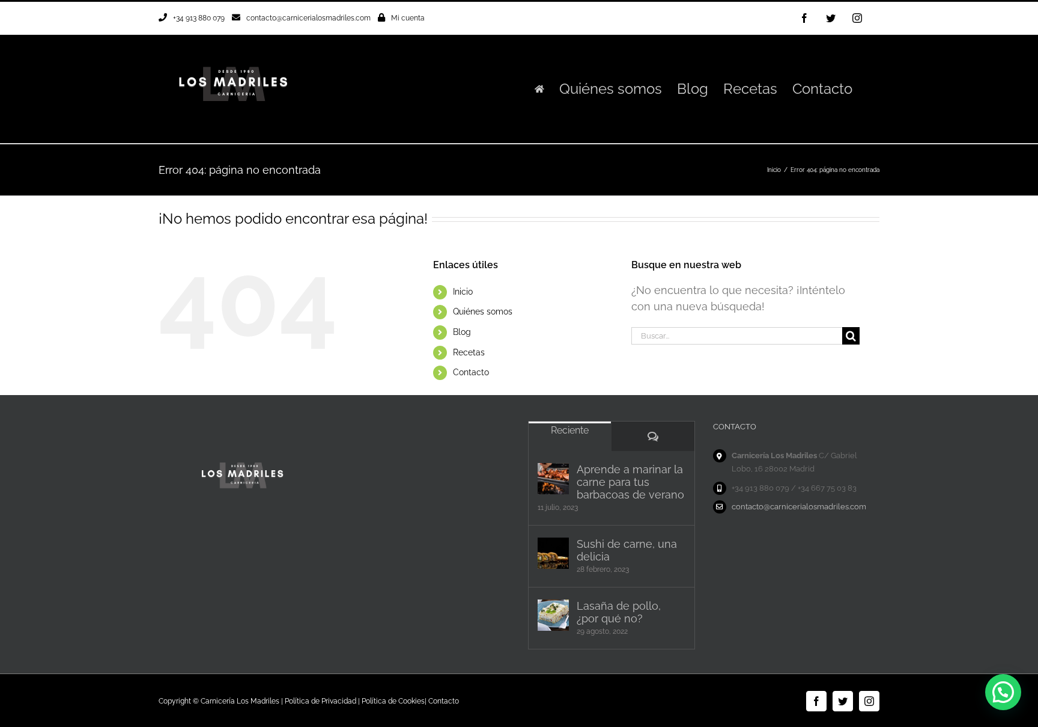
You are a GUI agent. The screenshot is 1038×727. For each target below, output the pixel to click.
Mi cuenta (408, 18)
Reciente (570, 430)
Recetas (469, 352)
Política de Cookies (393, 701)
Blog (462, 332)
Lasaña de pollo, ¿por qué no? (619, 612)
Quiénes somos (482, 311)
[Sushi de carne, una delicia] (553, 553)
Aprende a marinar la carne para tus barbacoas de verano (630, 482)
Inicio (463, 291)
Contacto (471, 372)
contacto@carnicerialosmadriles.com (308, 18)
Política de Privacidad (320, 701)
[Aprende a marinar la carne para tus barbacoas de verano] (553, 478)
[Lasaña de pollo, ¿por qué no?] (553, 615)
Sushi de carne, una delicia (627, 550)
